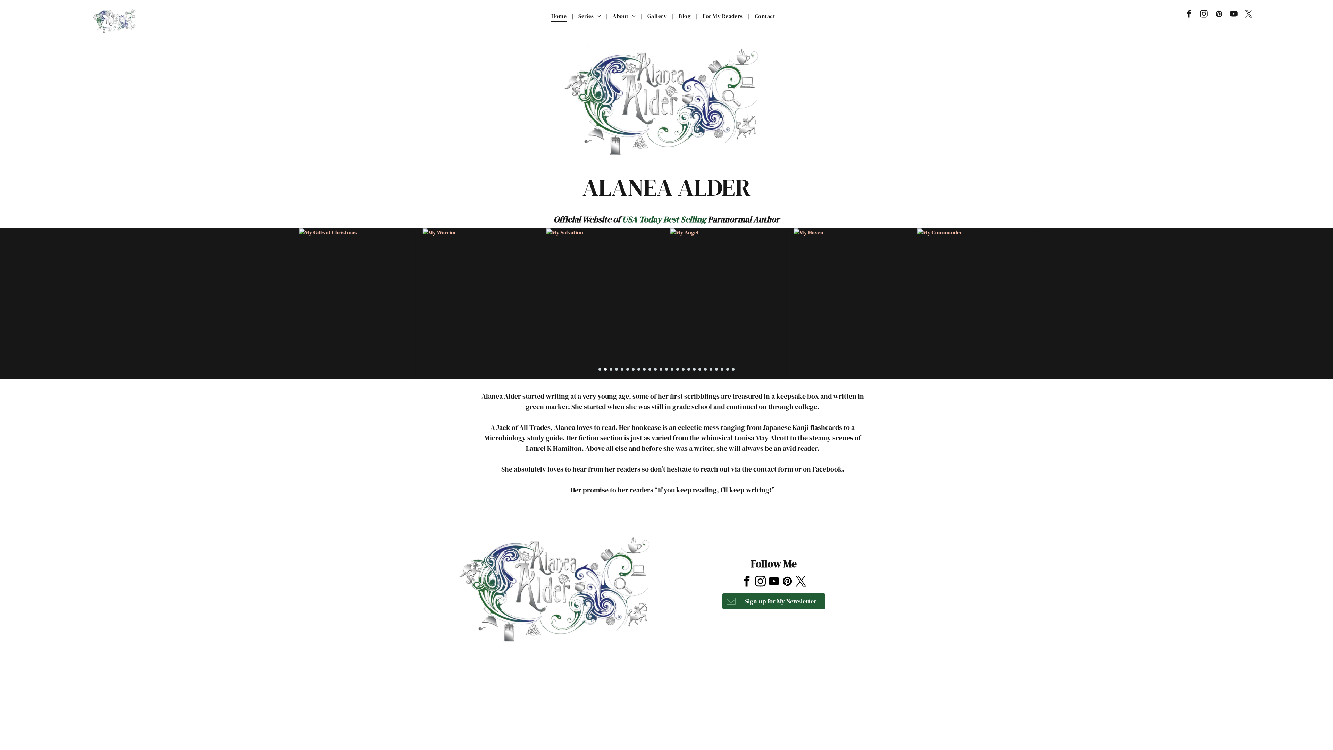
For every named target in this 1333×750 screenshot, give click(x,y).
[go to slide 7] (633, 369)
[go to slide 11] (655, 369)
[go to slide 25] (733, 369)
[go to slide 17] (688, 369)
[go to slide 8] (638, 369)
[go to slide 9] (644, 369)
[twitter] (1249, 15)
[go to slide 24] (727, 369)
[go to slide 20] (705, 369)
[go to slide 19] (699, 369)
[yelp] (772, 529)
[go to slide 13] (666, 369)
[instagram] (1204, 15)
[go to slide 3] (611, 369)
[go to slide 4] (616, 369)
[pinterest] (1219, 15)
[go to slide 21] (711, 369)
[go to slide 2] (605, 369)
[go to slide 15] (677, 369)
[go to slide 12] (661, 369)
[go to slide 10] (649, 369)
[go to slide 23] (722, 369)
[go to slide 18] (694, 369)
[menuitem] (559, 16)
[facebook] (1189, 15)
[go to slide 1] (599, 369)
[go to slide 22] (716, 369)
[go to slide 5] (622, 369)
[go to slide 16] (683, 369)
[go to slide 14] (672, 369)
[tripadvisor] (790, 529)
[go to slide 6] (627, 369)
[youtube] (1234, 15)
